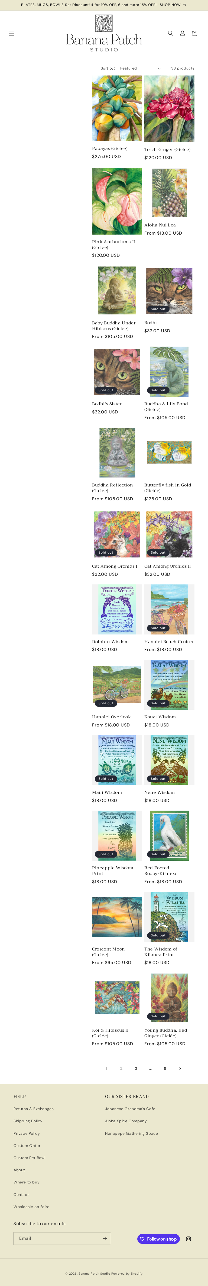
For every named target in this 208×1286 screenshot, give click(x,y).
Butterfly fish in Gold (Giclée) (167, 488)
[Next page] (180, 1068)
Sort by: (108, 68)
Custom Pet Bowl (30, 1157)
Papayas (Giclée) (110, 149)
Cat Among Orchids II (167, 566)
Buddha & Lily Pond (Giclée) (166, 407)
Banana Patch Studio (94, 1273)
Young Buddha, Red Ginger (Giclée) (165, 1033)
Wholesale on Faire (32, 1206)
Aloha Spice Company (126, 1121)
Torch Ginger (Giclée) (167, 150)
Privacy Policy (27, 1133)
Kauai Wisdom (160, 717)
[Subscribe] (105, 1238)
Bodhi (150, 323)
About (19, 1169)
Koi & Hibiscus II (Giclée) (110, 1033)
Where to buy (27, 1182)
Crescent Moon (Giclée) (108, 952)
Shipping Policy (28, 1121)
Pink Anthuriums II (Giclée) (113, 245)
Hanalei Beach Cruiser (169, 642)
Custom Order (27, 1145)
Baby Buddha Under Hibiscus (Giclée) (114, 326)
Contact (21, 1194)
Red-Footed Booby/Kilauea (160, 871)
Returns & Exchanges (34, 1108)
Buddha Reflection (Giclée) (112, 488)
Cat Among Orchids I (114, 566)
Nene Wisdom (159, 792)
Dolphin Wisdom (110, 642)
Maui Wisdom (107, 792)
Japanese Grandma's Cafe (130, 1108)
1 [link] (107, 1068)
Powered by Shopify (127, 1273)
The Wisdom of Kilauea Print (160, 952)
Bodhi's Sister (107, 404)
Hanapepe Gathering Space (131, 1133)
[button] (11, 33)
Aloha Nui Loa (160, 225)
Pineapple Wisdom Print (113, 871)
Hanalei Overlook (111, 717)
